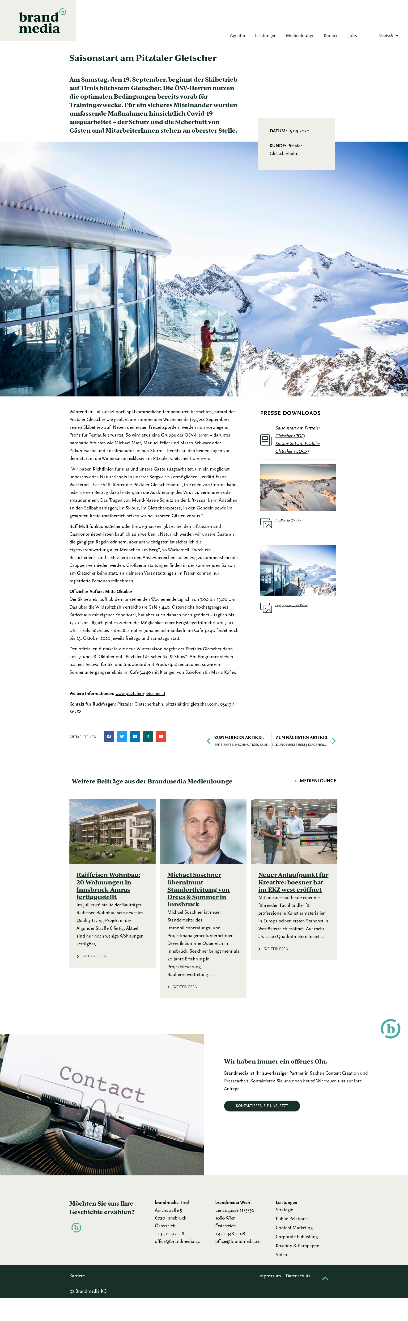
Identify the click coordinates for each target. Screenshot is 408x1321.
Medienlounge (300, 36)
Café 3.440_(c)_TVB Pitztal (291, 605)
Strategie (284, 1210)
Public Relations (292, 1219)
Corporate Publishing (297, 1237)
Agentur (238, 36)
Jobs (352, 36)
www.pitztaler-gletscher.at (140, 693)
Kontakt (331, 36)
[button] (109, 736)
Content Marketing (294, 1228)
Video (281, 1255)
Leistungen (265, 36)
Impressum (269, 1276)
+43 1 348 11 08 (230, 1234)
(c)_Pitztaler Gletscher (288, 520)
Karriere (77, 1276)
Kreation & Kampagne (297, 1246)
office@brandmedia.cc (177, 1241)
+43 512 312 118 (169, 1234)
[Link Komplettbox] (112, 883)
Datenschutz (299, 1276)
